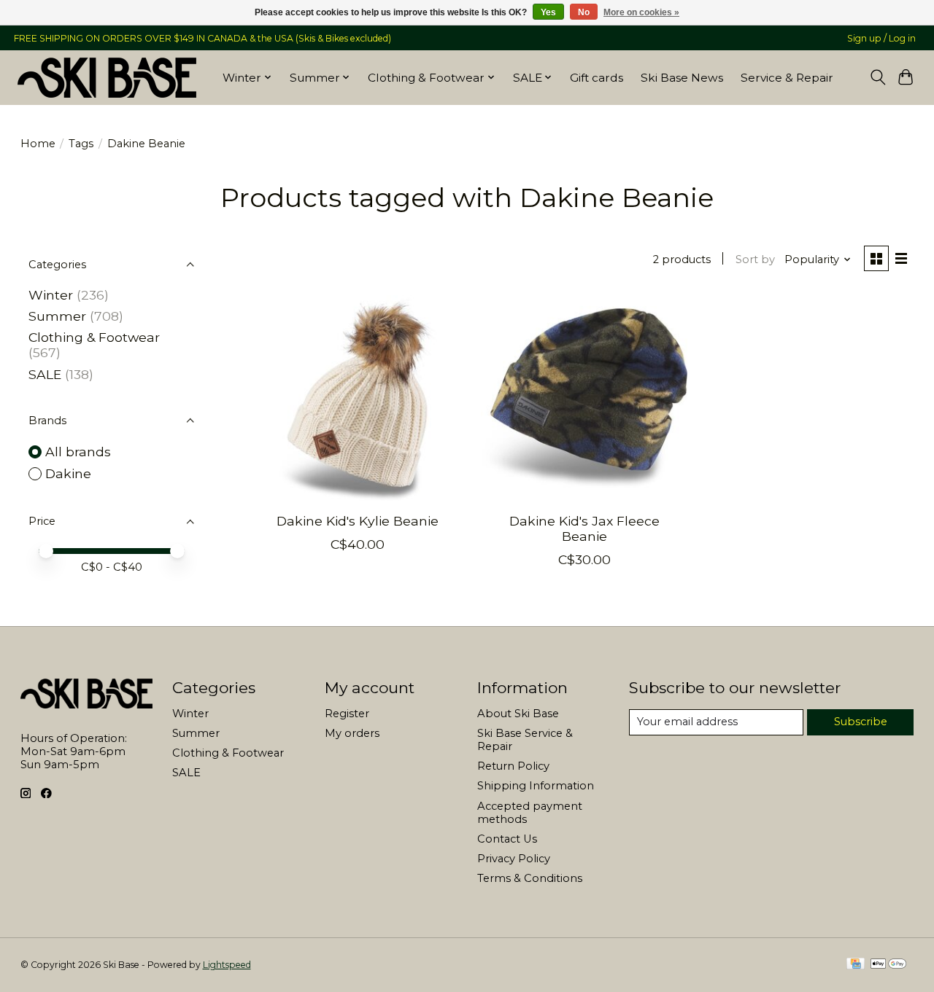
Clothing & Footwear (94, 337)
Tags (81, 143)
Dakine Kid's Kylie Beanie (358, 520)
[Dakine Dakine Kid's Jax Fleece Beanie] (584, 398)
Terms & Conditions (529, 878)
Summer (57, 316)
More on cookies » (641, 12)
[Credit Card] (855, 965)
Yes (548, 12)
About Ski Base (518, 713)
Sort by (755, 259)
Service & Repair (787, 78)
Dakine (68, 473)
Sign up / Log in (881, 38)
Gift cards (596, 78)
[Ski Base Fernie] (107, 77)
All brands (78, 451)
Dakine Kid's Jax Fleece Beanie (584, 528)
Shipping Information (535, 785)
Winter (50, 294)
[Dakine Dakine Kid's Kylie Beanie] (358, 398)
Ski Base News (682, 78)
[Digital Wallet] (888, 965)
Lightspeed (227, 964)
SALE (44, 374)
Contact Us (507, 838)
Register (347, 713)
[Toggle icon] (877, 77)
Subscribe (860, 721)
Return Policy (513, 766)
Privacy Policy (513, 858)
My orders (352, 733)
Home (37, 143)
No (584, 12)
